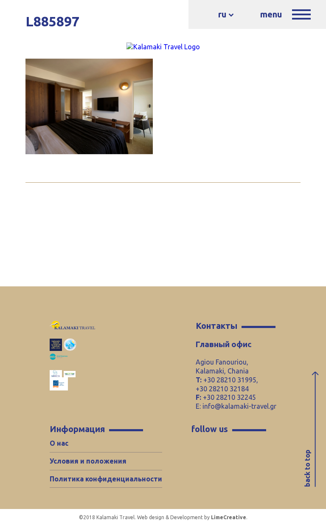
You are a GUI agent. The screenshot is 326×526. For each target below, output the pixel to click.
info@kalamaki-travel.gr (239, 406)
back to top (307, 468)
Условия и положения (88, 461)
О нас (59, 443)
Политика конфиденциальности (106, 479)
